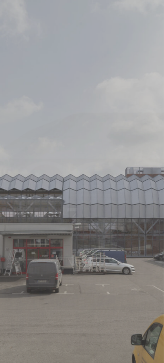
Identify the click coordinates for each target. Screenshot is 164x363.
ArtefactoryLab (82, 181)
